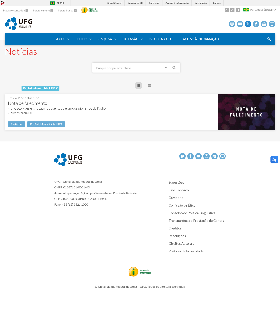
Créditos (175, 228)
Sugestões (176, 182)
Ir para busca (66, 10)
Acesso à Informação (201, 39)
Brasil (61, 3)
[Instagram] (232, 24)
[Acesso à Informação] (89, 10)
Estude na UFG (160, 39)
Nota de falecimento (27, 103)
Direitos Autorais (181, 243)
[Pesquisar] (174, 68)
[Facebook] (256, 24)
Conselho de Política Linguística (192, 213)
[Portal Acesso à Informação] (140, 275)
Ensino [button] (81, 39)
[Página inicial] (18, 29)
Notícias (16, 124)
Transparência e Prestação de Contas (196, 220)
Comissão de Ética (182, 205)
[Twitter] (248, 24)
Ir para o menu (41, 10)
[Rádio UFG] (264, 24)
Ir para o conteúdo (14, 10)
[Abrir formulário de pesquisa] (269, 39)
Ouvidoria (176, 197)
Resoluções (177, 236)
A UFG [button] (60, 39)
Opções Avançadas (167, 68)
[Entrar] (3, 3)
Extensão (130, 39)
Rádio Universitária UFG (46, 124)
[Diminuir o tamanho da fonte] (232, 10)
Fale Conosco (179, 190)
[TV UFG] (272, 24)
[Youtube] (240, 24)
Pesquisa (105, 39)
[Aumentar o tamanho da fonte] (227, 10)
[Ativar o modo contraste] (238, 10)
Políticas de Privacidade (186, 251)
